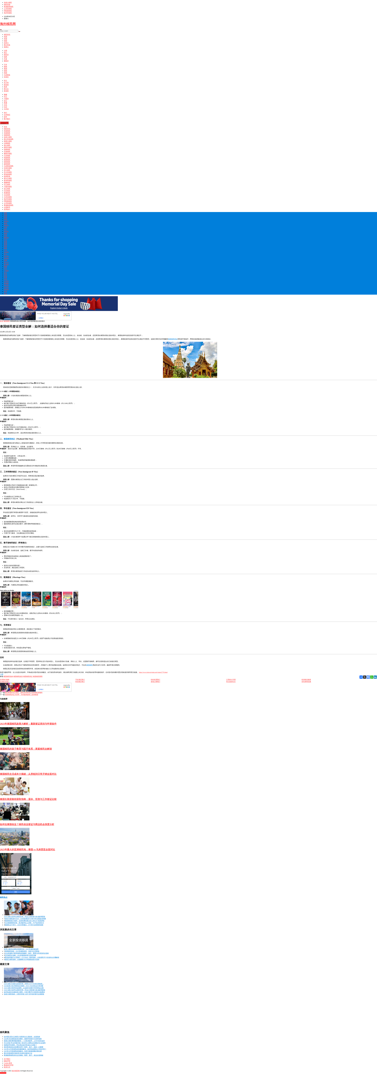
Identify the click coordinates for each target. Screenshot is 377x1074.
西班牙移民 (8, 147)
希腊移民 (7, 193)
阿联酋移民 (8, 11)
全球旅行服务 (4, 679)
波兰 (5, 101)
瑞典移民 (7, 149)
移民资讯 (7, 34)
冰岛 (5, 105)
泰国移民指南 (8, 676)
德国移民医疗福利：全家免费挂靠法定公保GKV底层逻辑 (24, 921)
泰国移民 (7, 160)
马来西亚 (7, 75)
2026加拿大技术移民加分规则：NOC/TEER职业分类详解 (23, 986)
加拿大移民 (8, 2)
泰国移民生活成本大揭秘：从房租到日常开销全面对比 (28, 774)
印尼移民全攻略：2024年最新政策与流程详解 (20, 955)
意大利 (6, 82)
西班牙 (6, 55)
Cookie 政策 (8, 1063)
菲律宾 (6, 77)
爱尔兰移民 (8, 178)
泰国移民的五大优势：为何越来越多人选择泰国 (21, 694)
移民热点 (3, 897)
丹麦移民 (7, 151)
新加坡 (6, 85)
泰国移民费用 (37, 676)
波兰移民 (7, 189)
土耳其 (6, 287)
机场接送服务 (306, 679)
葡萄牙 (6, 61)
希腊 (5, 103)
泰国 (5, 69)
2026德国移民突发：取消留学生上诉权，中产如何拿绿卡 (24, 923)
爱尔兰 (6, 89)
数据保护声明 (8, 1065)
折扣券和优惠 (306, 681)
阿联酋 (6, 289)
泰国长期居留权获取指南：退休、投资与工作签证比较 (28, 799)
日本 (5, 64)
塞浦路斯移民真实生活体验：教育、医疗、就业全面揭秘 (23, 1055)
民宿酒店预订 (80, 681)
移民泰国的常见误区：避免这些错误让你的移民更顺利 (23, 692)
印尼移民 (7, 191)
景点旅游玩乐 (231, 681)
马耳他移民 (8, 197)
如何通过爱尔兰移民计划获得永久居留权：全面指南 (22, 1037)
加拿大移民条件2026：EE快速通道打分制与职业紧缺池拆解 (25, 919)
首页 (5, 127)
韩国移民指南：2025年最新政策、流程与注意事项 (22, 951)
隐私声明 (7, 1061)
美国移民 (7, 131)
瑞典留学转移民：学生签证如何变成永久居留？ (20, 1045)
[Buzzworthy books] (39, 608)
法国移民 (7, 143)
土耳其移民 (8, 9)
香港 (5, 87)
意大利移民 (8, 172)
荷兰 (5, 80)
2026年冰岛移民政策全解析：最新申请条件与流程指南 (23, 1039)
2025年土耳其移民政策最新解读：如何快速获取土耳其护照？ (25, 1049)
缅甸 (5, 71)
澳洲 (5, 223)
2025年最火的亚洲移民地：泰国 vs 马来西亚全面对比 (27, 849)
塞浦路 (6, 283)
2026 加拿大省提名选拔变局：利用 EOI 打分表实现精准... (23, 984)
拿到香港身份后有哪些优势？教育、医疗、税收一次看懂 (23, 1047)
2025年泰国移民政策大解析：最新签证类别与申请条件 (28, 723)
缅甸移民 (7, 162)
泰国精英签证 (9, 439)
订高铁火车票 (231, 679)
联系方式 (7, 1067)
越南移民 (7, 164)
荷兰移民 (7, 170)
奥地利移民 (8, 180)
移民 (5, 213)
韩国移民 (7, 158)
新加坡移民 (8, 174)
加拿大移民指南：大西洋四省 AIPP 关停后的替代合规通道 (24, 994)
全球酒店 (7, 115)
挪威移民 (7, 182)
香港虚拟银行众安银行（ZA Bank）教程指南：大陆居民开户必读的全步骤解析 (32, 957)
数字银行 (7, 119)
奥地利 (6, 91)
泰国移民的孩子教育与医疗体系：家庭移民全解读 (26, 749)
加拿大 (6, 43)
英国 (5, 39)
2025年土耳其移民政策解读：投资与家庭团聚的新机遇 (23, 1051)
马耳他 (6, 109)
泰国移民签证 (173, 339)
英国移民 (7, 133)
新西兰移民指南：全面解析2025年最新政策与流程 (22, 959)
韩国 (5, 73)
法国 (5, 50)
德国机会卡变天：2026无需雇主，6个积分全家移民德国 (24, 925)
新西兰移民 (8, 141)
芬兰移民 (7, 184)
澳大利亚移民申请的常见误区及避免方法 (18, 1053)
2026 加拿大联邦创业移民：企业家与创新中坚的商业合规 (24, 988)
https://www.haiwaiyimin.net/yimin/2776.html (153, 672)
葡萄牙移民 (8, 153)
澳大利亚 (7, 45)
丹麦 (5, 59)
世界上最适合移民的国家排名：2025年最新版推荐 (21, 949)
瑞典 (5, 57)
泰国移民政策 (18, 676)
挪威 (5, 94)
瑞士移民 (7, 145)
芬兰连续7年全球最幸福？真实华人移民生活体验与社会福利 (25, 1043)
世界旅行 (7, 209)
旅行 (5, 112)
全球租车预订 (4, 681)
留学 (5, 117)
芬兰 (5, 96)
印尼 (5, 107)
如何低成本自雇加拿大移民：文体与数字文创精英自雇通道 (24, 992)
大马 (5, 250)
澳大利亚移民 (8, 139)
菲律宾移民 (8, 168)
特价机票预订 (155, 679)
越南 (5, 66)
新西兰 (6, 47)
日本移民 (7, 155)
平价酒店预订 (80, 679)
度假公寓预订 (155, 681)
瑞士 (5, 52)
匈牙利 (6, 285)
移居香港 (7, 176)
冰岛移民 (7, 195)
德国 (5, 41)
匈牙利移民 (8, 13)
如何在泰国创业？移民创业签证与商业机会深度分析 (27, 824)
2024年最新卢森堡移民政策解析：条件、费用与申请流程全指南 (27, 953)
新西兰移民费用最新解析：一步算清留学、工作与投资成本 (24, 1041)
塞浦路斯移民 (8, 6)
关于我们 (7, 1059)
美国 (5, 36)
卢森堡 (6, 99)
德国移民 (7, 135)
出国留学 (7, 207)
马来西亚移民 (8, 166)
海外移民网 (8, 24)
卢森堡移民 (8, 186)
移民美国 (7, 4)
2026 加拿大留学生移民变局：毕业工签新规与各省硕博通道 (24, 916)
